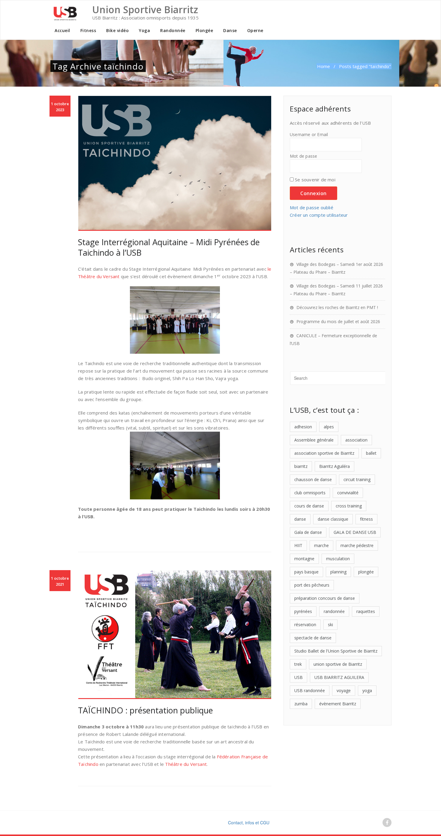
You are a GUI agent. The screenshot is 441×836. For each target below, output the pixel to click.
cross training (349, 506)
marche (321, 545)
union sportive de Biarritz (338, 664)
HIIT (298, 545)
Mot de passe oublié (311, 207)
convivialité (347, 492)
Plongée (204, 30)
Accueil (62, 30)
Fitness (88, 30)
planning (338, 572)
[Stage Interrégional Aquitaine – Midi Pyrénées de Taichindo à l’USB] (174, 163)
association (356, 440)
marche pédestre (357, 545)
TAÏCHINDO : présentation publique (145, 710)
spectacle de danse (313, 638)
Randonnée (172, 30)
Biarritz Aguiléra (334, 466)
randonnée (334, 611)
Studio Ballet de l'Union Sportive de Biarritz (335, 651)
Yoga (144, 30)
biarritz (301, 466)
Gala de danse (308, 532)
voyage (344, 690)
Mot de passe (303, 156)
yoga (367, 690)
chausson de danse (313, 479)
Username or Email (309, 134)
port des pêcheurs (311, 585)
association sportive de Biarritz (324, 453)
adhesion (303, 427)
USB (298, 677)
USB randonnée (309, 690)
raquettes (365, 611)
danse (300, 519)
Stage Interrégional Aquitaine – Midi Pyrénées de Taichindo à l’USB (169, 247)
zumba (301, 704)
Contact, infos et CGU (248, 823)
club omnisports (310, 492)
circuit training (357, 479)
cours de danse (309, 506)
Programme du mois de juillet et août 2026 (338, 321)
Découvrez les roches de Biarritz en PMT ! (337, 307)
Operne (255, 30)
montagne (304, 558)
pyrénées (303, 611)
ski (330, 624)
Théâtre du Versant (186, 764)
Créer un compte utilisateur (319, 215)
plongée (366, 572)
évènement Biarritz (337, 704)
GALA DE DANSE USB (355, 532)
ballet (371, 453)
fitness (366, 519)
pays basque (306, 572)
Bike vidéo (117, 30)
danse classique (333, 519)
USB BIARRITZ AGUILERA (339, 677)
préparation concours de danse (324, 598)
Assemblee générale (314, 440)
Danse (230, 30)
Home (323, 66)
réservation (305, 624)
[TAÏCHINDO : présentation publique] (174, 634)
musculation (338, 558)
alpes (329, 427)
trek (298, 664)
